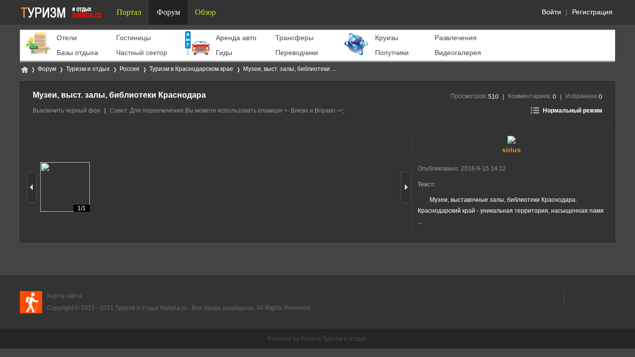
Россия (129, 68)
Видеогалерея (458, 53)
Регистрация (592, 12)
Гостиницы (133, 38)
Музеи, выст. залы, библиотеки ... (289, 68)
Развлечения (456, 38)
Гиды (224, 53)
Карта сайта (64, 296)
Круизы (386, 38)
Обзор (205, 12)
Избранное (584, 96)
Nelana (311, 338)
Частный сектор (141, 53)
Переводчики (296, 53)
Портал (129, 12)
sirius (511, 150)
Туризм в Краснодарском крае (191, 68)
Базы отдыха (77, 53)
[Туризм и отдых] (64, 12)
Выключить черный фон (66, 110)
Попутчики (392, 53)
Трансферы (294, 38)
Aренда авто (236, 38)
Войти (551, 12)
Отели (67, 38)
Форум (168, 12)
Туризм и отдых (24, 69)
